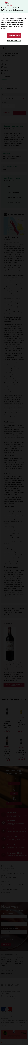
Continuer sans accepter (7, 14)
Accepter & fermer (14, 35)
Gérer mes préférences (14, 40)
